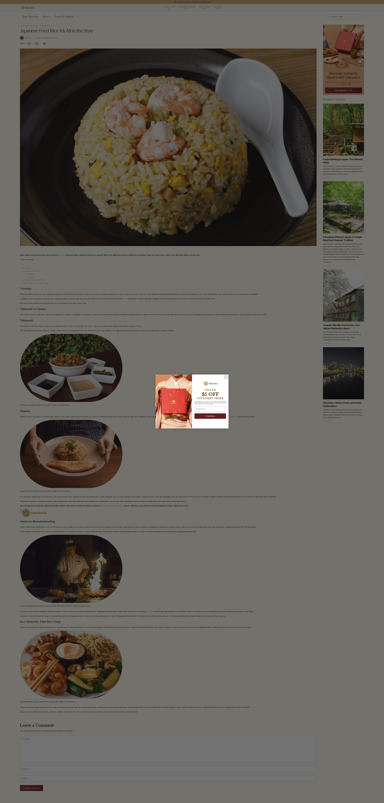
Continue (210, 416)
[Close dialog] (226, 377)
